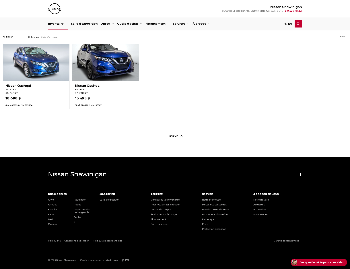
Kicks (51, 214)
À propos (199, 23)
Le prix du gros (110, 260)
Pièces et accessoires (214, 204)
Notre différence (160, 224)
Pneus (205, 224)
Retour (173, 136)
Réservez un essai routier (165, 204)
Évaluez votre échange (164, 214)
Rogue (77, 204)
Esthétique (208, 219)
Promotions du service (215, 214)
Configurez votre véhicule (165, 200)
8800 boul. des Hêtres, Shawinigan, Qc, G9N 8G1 (251, 11)
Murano (52, 224)
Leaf (50, 219)
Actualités (259, 204)
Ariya (51, 200)
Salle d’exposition (84, 23)
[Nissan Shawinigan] (54, 8)
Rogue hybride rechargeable (82, 211)
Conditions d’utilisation (76, 241)
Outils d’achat (127, 23)
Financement (155, 23)
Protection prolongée (214, 229)
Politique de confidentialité (107, 241)
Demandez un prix (161, 209)
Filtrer (9, 37)
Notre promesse (211, 200)
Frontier (52, 209)
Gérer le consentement (286, 240)
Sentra (77, 217)
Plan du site (54, 241)
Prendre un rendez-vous (216, 209)
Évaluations (260, 209)
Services (179, 23)
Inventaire (56, 23)
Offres (105, 23)
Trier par (35, 37)
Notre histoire (261, 200)
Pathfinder (80, 200)
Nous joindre (260, 214)
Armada (52, 204)
